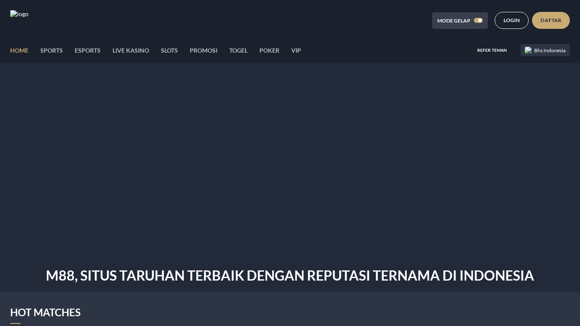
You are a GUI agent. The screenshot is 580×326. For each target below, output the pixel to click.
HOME (19, 50)
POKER (269, 50)
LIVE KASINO (131, 50)
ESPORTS (88, 50)
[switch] (478, 20)
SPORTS (51, 50)
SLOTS (169, 50)
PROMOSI (203, 50)
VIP (296, 50)
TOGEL (238, 50)
